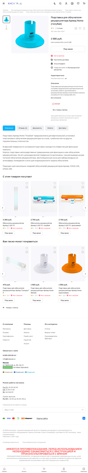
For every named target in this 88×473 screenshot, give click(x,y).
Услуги (26, 343)
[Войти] (66, 3)
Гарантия (27, 340)
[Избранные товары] (78, 3)
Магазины (7, 329)
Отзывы (22, 128)
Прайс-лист (28, 336)
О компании (8, 324)
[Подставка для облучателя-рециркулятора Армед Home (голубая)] (30, 34)
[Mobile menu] (3, 3)
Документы (37, 128)
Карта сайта (42, 418)
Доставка (62, 128)
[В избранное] (80, 28)
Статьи (47, 329)
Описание (9, 128)
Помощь (27, 324)
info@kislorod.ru (9, 359)
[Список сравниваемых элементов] (72, 3)
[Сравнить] (76, 28)
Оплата (50, 128)
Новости (6, 340)
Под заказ (68, 49)
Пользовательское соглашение (34, 442)
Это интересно (51, 324)
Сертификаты (8, 336)
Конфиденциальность (11, 442)
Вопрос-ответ (50, 332)
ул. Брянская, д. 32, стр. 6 (15, 365)
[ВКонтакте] (83, 418)
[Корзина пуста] (84, 3)
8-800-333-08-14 (9, 355)
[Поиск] (60, 3)
